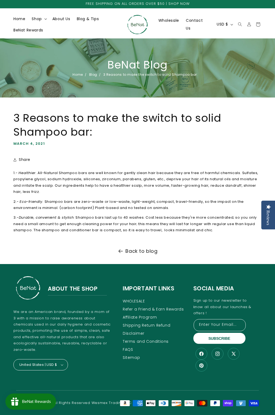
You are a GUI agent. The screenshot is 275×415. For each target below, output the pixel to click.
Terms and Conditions (146, 341)
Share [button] (24, 159)
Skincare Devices (50, 60)
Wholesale (168, 20)
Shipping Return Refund (146, 325)
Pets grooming (48, 102)
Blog (93, 74)
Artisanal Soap (48, 92)
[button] (38, 18)
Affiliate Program (140, 317)
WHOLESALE (134, 301)
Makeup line (45, 37)
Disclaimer (133, 333)
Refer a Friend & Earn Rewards (153, 309)
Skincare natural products (50, 49)
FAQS (128, 349)
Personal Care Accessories (47, 72)
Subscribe (219, 338)
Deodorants (45, 28)
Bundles (41, 83)
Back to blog (141, 251)
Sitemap (131, 357)
